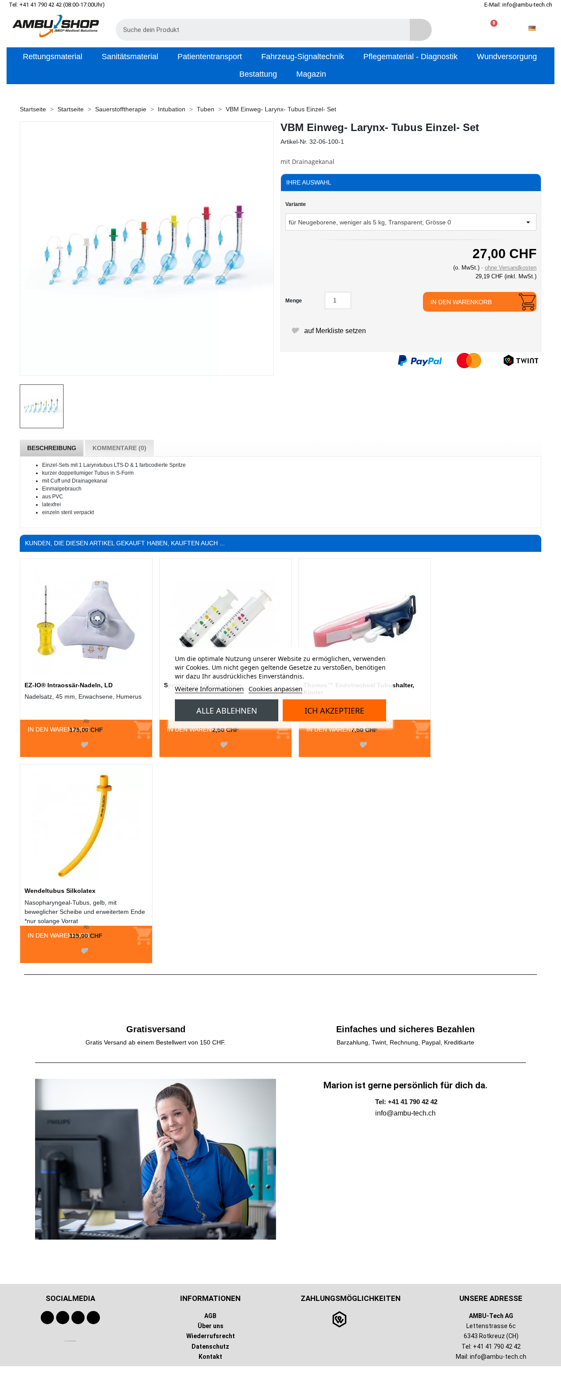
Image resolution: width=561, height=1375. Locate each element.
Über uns (211, 1325)
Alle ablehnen (226, 710)
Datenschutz (210, 1346)
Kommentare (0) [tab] (119, 447)
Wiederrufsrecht (210, 1335)
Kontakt (210, 1356)
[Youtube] (62, 1317)
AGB (210, 1315)
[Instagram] (78, 1317)
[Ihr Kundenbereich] (462, 28)
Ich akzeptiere (334, 710)
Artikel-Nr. (294, 141)
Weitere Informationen (209, 688)
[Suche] (421, 30)
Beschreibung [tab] (51, 447)
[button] (490, 28)
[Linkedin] (93, 1317)
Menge (293, 301)
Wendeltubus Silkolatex (60, 890)
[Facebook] (47, 1317)
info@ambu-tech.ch (498, 1356)
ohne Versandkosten (510, 267)
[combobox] (256, 30)
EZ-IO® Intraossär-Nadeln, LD (69, 685)
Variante (295, 204)
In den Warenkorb (461, 302)
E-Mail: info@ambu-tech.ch (518, 4)
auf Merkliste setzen (334, 330)
